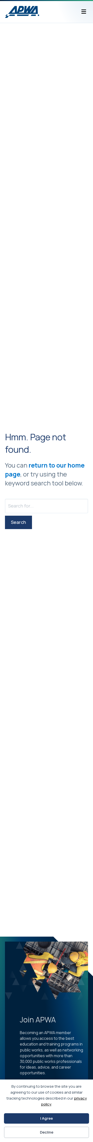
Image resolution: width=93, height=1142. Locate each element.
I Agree (46, 1118)
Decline (46, 1132)
